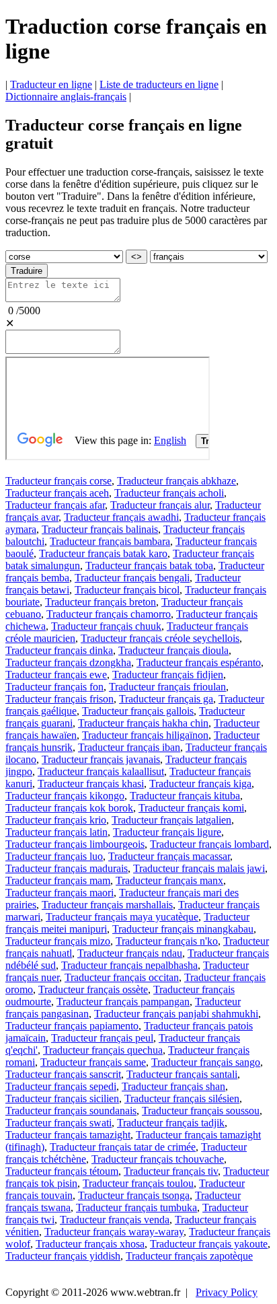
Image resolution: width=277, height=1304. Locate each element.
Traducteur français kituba (185, 795)
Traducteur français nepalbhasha (129, 965)
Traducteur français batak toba (149, 565)
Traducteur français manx (169, 880)
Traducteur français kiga (200, 783)
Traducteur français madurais (66, 868)
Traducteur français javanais (101, 759)
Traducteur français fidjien (167, 674)
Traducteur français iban (129, 747)
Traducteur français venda (114, 1219)
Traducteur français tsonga (134, 1195)
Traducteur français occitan (122, 977)
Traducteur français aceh (57, 493)
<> (136, 257)
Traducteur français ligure (167, 832)
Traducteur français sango (205, 1062)
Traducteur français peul (102, 1038)
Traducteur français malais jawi (199, 868)
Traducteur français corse (58, 480)
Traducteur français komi (191, 807)
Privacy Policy (227, 1292)
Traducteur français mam (57, 880)
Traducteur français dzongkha (68, 662)
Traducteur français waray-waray (114, 1231)
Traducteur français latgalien (171, 820)
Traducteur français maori (59, 892)
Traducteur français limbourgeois (75, 844)
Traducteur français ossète (93, 989)
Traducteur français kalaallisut (101, 771)
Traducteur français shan (173, 1086)
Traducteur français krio (55, 820)
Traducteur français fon (54, 686)
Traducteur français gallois (138, 711)
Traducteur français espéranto (198, 662)
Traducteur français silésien (181, 1098)
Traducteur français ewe (56, 674)
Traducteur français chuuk (106, 626)
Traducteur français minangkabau (182, 929)
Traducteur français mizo (57, 941)
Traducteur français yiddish (62, 1256)
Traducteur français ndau (129, 953)
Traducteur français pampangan (123, 1001)
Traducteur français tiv (171, 1171)
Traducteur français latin (56, 832)
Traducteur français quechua (103, 1050)
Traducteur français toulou (138, 1183)
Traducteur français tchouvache (157, 1159)
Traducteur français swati (58, 1122)
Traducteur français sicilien (62, 1098)
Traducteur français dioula (173, 650)
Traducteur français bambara (110, 541)
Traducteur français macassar (169, 856)
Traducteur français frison (59, 698)
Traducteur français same (93, 1062)
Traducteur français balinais (100, 529)
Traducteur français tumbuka (136, 1207)
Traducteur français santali (181, 1074)
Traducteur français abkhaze (176, 480)
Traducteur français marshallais (107, 904)
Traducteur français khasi (91, 783)
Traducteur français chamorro (108, 614)
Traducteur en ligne (51, 84)
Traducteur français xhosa (90, 1243)
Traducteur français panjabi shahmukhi (176, 1013)
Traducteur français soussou (201, 1110)
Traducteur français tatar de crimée (123, 1147)
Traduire (26, 271)
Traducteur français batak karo (103, 553)
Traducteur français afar (55, 505)
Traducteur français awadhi (121, 517)
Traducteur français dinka (59, 650)
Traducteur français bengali (132, 577)
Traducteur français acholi (169, 493)
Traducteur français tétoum (61, 1171)
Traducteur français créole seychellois (160, 638)
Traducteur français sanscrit (63, 1074)
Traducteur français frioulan (167, 686)
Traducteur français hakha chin (143, 723)
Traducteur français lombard (209, 844)
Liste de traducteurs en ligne (159, 84)
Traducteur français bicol (127, 589)
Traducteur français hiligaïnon (145, 735)
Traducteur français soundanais (70, 1110)
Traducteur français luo (54, 856)
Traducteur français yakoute (209, 1243)
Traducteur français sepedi (60, 1086)
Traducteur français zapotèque (189, 1256)
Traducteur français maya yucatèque (122, 916)
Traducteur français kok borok (69, 807)
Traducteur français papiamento (71, 1025)
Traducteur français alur (160, 505)
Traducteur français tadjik (171, 1122)
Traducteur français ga (166, 698)
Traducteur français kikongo (64, 795)
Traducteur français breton (100, 602)
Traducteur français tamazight (67, 1134)
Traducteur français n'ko (167, 941)
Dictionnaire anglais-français (65, 96)
